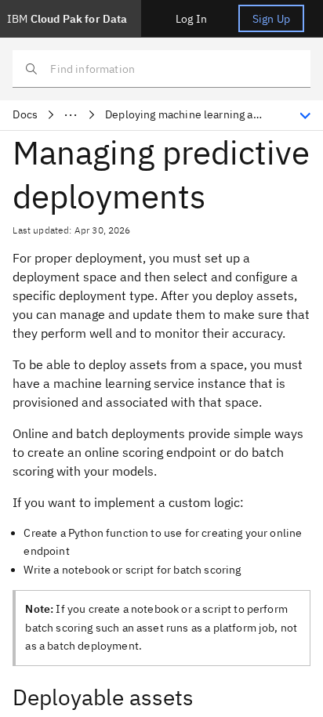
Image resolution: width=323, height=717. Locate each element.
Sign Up (271, 19)
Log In (191, 19)
